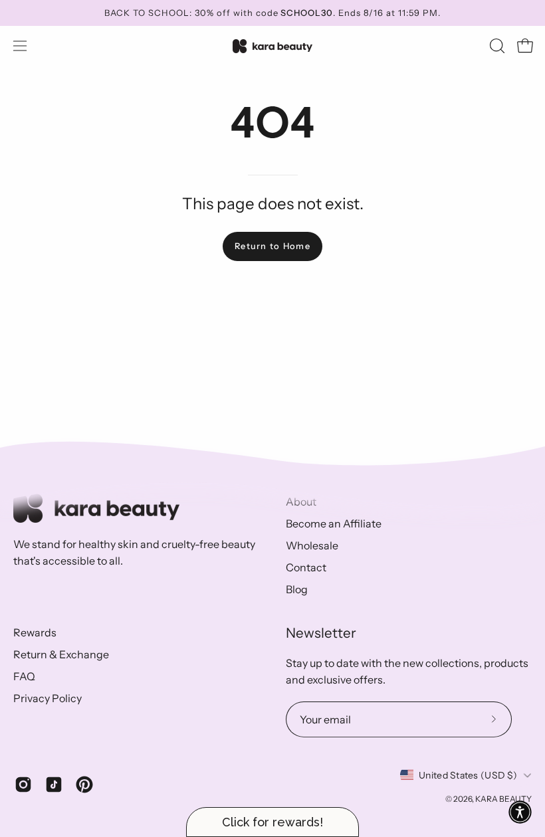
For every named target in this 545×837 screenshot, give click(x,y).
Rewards (34, 632)
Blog (297, 589)
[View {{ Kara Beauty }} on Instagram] (23, 784)
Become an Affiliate (334, 523)
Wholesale (312, 545)
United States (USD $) (468, 775)
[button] (496, 46)
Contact (306, 567)
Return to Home (272, 246)
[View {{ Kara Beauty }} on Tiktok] (54, 784)
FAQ (24, 676)
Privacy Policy (47, 698)
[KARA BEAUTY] (272, 46)
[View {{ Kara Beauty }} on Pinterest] (84, 784)
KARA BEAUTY (503, 799)
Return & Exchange (61, 654)
